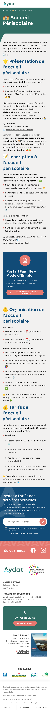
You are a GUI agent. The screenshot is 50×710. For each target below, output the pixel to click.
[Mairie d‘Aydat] (9, 4)
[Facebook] (33, 550)
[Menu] (45, 4)
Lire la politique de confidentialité (23, 533)
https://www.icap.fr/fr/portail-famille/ (25, 206)
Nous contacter (25, 623)
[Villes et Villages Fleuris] (19, 675)
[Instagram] (43, 550)
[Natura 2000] (34, 675)
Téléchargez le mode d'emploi (27, 292)
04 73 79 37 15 (25, 618)
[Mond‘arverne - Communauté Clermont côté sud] (36, 570)
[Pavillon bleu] (5, 675)
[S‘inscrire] (42, 521)
